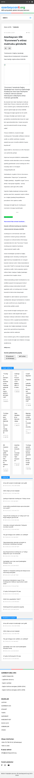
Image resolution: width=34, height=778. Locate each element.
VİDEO (3, 730)
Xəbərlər (16, 27)
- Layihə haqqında (7, 676)
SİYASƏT (4, 709)
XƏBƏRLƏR (5, 726)
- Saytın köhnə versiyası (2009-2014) (13, 686)
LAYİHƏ (3, 702)
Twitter (23, 356)
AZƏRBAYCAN (6, 706)
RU (4, 2)
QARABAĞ (4, 716)
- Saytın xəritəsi (6, 683)
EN (2, 2)
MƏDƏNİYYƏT (6, 719)
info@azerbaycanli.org (8, 753)
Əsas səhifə (7, 27)
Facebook (10, 356)
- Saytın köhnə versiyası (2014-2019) (13, 690)
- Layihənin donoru (7, 679)
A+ (10, 48)
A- (6, 48)
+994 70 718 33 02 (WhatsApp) (11, 742)
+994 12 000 (5, 746)
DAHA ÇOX (5, 723)
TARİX (3, 712)
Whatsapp (10, 358)
